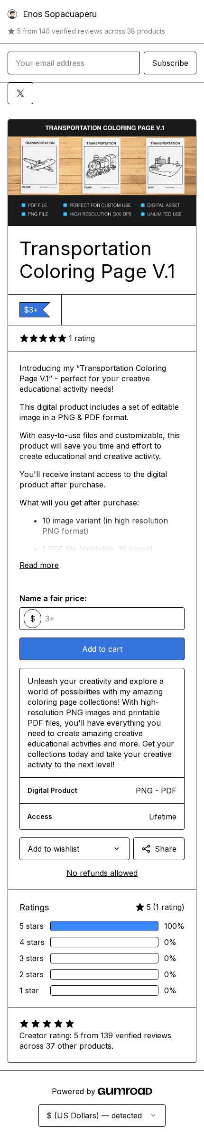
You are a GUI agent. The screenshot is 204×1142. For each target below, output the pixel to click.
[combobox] (74, 848)
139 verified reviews (136, 1035)
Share (165, 849)
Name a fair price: (52, 598)
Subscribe (170, 63)
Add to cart (102, 649)
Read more (39, 565)
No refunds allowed (102, 873)
